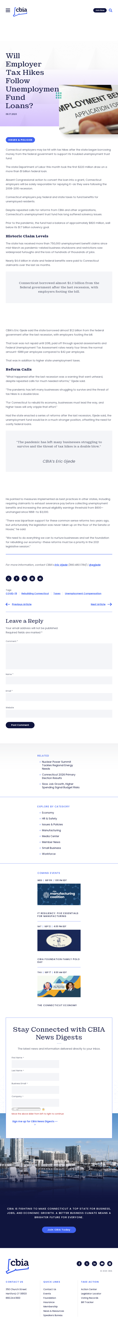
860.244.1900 (13, 1298)
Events (47, 1293)
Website (10, 707)
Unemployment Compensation (83, 593)
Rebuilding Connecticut (35, 593)
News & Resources (53, 1311)
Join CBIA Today (59, 1229)
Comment (12, 641)
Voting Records (89, 1298)
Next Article (98, 604)
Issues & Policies (52, 824)
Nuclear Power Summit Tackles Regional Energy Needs (57, 765)
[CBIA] (20, 12)
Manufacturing (51, 830)
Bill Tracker (87, 1302)
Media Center (50, 836)
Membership (50, 1306)
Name (9, 674)
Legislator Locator (91, 1293)
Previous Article (22, 604)
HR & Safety (49, 818)
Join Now (99, 10)
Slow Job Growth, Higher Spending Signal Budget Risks (61, 785)
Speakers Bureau (52, 1315)
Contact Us (49, 1289)
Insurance (49, 1302)
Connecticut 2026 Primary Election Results (58, 776)
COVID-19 (11, 593)
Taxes (56, 593)
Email (9, 690)
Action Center (89, 1289)
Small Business (51, 848)
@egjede (95, 565)
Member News (51, 842)
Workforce (49, 854)
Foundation (49, 1298)
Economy (48, 812)
